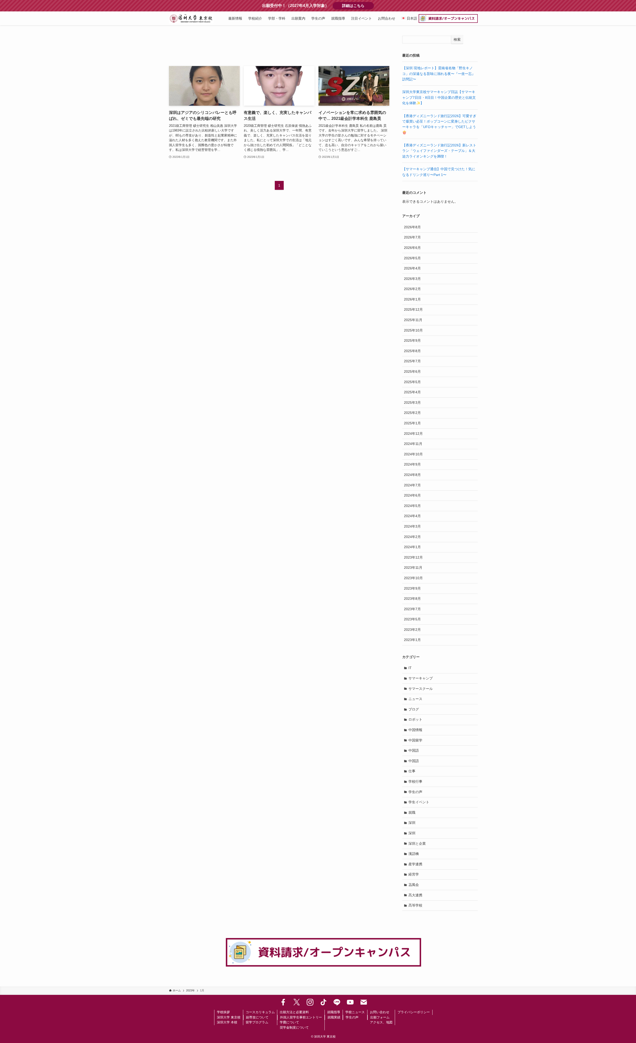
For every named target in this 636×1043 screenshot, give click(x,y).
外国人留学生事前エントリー (301, 1017)
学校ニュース (355, 1012)
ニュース (415, 699)
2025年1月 (412, 423)
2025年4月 (412, 392)
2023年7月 (412, 609)
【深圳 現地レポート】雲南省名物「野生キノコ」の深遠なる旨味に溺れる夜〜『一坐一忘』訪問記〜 (438, 73)
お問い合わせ (379, 1012)
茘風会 (413, 885)
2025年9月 (412, 340)
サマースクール (420, 689)
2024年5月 (412, 506)
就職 (411, 812)
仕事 (411, 771)
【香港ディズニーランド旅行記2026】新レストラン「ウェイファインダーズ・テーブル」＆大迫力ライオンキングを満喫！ (439, 150)
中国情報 (415, 730)
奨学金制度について (294, 1027)
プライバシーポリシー (414, 1012)
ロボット (415, 719)
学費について (289, 1022)
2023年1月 (412, 640)
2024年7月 (412, 485)
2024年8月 (412, 475)
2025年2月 (412, 413)
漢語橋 (413, 854)
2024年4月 (412, 516)
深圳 (411, 823)
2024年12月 (413, 434)
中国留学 (415, 740)
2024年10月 (413, 454)
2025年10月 (413, 330)
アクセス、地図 (381, 1022)
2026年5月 (412, 258)
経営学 (413, 874)
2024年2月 (412, 537)
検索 (457, 39)
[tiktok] (323, 1002)
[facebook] (283, 1002)
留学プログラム (257, 1022)
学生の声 (415, 792)
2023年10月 (413, 578)
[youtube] (350, 1002)
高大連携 (415, 895)
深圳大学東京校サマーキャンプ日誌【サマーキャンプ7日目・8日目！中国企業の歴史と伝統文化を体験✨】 (439, 97)
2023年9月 (412, 588)
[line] (337, 1002)
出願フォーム (380, 1017)
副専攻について (257, 1017)
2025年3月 (412, 402)
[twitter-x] (297, 1002)
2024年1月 (412, 547)
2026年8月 (412, 227)
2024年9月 (412, 464)
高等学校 (415, 905)
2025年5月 (412, 382)
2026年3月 (412, 279)
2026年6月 (412, 248)
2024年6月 (412, 495)
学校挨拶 (223, 1012)
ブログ (413, 709)
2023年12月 (413, 557)
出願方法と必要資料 (294, 1012)
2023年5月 (412, 619)
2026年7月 (412, 237)
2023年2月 (412, 630)
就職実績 (333, 1017)
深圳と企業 (417, 843)
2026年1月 (412, 299)
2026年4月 (412, 268)
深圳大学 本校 (227, 1022)
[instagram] (310, 1002)
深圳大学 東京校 (228, 1017)
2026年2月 (412, 289)
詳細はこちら (358, 5)
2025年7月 (412, 361)
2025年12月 (413, 309)
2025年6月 (412, 371)
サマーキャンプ (420, 678)
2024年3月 (412, 526)
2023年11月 (413, 568)
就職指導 (333, 1012)
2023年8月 (412, 599)
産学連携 (415, 864)
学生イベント (418, 802)
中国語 (413, 750)
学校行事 (415, 781)
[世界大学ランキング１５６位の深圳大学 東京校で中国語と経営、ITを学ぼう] (191, 18)
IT (410, 668)
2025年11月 (413, 320)
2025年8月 (412, 351)
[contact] (364, 1002)
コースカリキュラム (260, 1012)
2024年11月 (413, 444)
